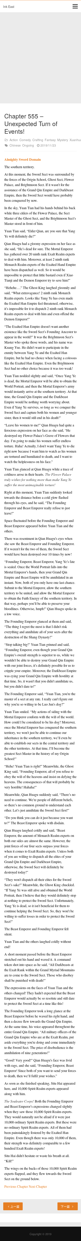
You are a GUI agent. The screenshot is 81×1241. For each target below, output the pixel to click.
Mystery (62, 140)
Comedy (25, 140)
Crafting (37, 140)
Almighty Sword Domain (22, 159)
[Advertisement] (40, 58)
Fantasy (50, 140)
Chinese (15, 145)
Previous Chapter (16, 1186)
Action (14, 140)
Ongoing (28, 145)
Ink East (8, 6)
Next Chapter (38, 1186)
